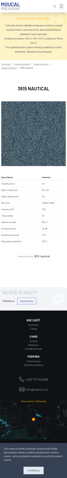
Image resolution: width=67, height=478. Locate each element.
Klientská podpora (33, 364)
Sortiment (6, 64)
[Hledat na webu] (54, 6)
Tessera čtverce (40, 64)
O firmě (33, 341)
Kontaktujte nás (33, 348)
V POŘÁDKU (33, 470)
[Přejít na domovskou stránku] (10, 6)
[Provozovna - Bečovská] (33, 419)
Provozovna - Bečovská (33, 401)
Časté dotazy (34, 361)
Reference (33, 344)
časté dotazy (27, 300)
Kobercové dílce (22, 64)
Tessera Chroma (9, 67)
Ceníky (33, 328)
